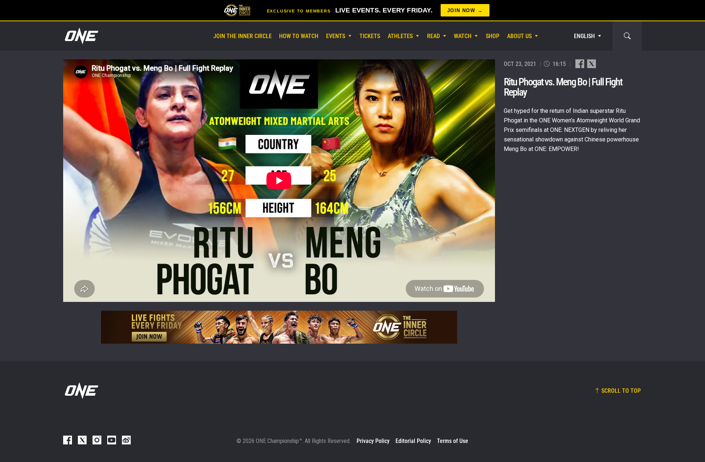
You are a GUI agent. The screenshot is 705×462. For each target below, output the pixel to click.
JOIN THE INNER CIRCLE (242, 36)
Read (433, 36)
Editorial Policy (413, 440)
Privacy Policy (373, 440)
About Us (519, 36)
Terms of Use (452, 440)
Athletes (400, 36)
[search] (627, 36)
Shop (492, 36)
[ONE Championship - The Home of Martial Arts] (80, 36)
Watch (462, 36)
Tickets (369, 36)
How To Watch (298, 36)
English (584, 36)
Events (335, 36)
